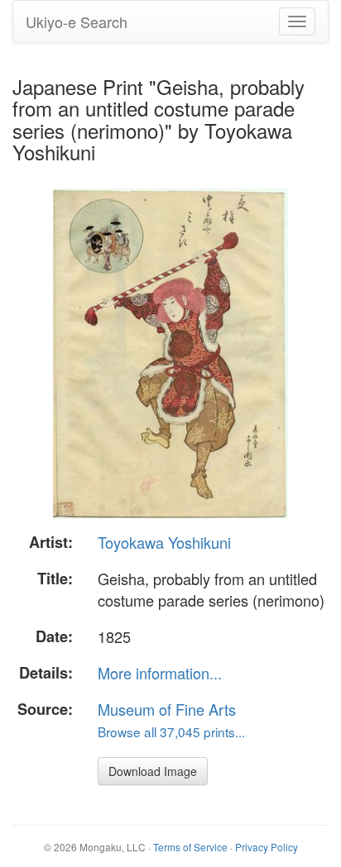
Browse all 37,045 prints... (171, 731)
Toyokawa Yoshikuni (164, 542)
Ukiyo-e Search (76, 21)
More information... (160, 673)
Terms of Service (190, 847)
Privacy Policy (266, 847)
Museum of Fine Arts (167, 709)
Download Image (152, 771)
